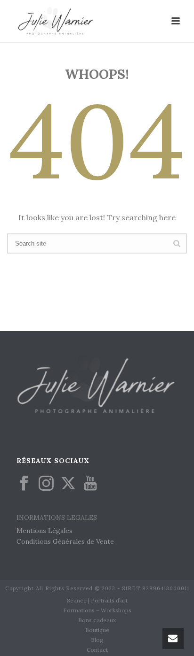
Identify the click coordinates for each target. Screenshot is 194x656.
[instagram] (46, 484)
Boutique (97, 629)
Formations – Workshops (97, 610)
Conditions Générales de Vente (65, 541)
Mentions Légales (44, 530)
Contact (97, 649)
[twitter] (68, 484)
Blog (97, 639)
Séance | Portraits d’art (97, 600)
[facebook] (24, 484)
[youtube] (90, 484)
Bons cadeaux (97, 620)
